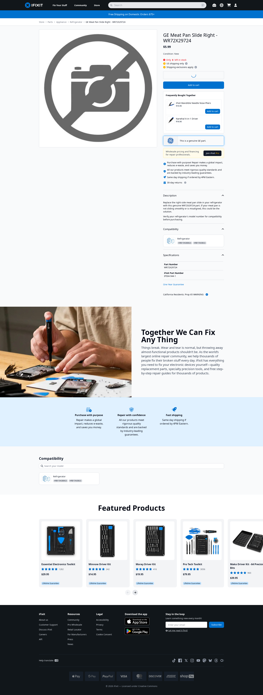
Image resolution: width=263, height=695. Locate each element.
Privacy (99, 624)
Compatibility (170, 229)
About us (43, 619)
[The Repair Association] (222, 660)
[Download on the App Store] (137, 621)
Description (170, 195)
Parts (50, 22)
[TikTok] (174, 660)
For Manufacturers (77, 634)
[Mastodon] (204, 660)
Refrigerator (76, 22)
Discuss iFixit (45, 629)
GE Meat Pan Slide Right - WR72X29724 (105, 22)
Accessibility (102, 619)
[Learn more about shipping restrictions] (186, 63)
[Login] (235, 5)
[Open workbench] (214, 5)
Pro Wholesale (75, 624)
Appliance (61, 22)
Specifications (171, 255)
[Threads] (216, 660)
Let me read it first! (178, 630)
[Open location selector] (222, 5)
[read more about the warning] (207, 294)
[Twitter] (186, 660)
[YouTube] (198, 660)
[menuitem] (60, 5)
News (70, 644)
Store (41, 22)
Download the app (136, 614)
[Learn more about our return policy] (185, 182)
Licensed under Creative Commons (139, 686)
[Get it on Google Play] (137, 631)
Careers (43, 634)
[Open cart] (229, 5)
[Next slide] (135, 592)
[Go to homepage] (35, 5)
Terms (99, 629)
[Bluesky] (210, 660)
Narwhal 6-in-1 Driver (187, 118)
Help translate (46, 660)
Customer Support (48, 624)
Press (70, 639)
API (40, 639)
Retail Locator (74, 629)
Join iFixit (212, 153)
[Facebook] (180, 660)
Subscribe (216, 624)
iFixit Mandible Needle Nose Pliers (193, 103)
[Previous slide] (128, 592)
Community (73, 619)
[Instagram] (192, 660)
